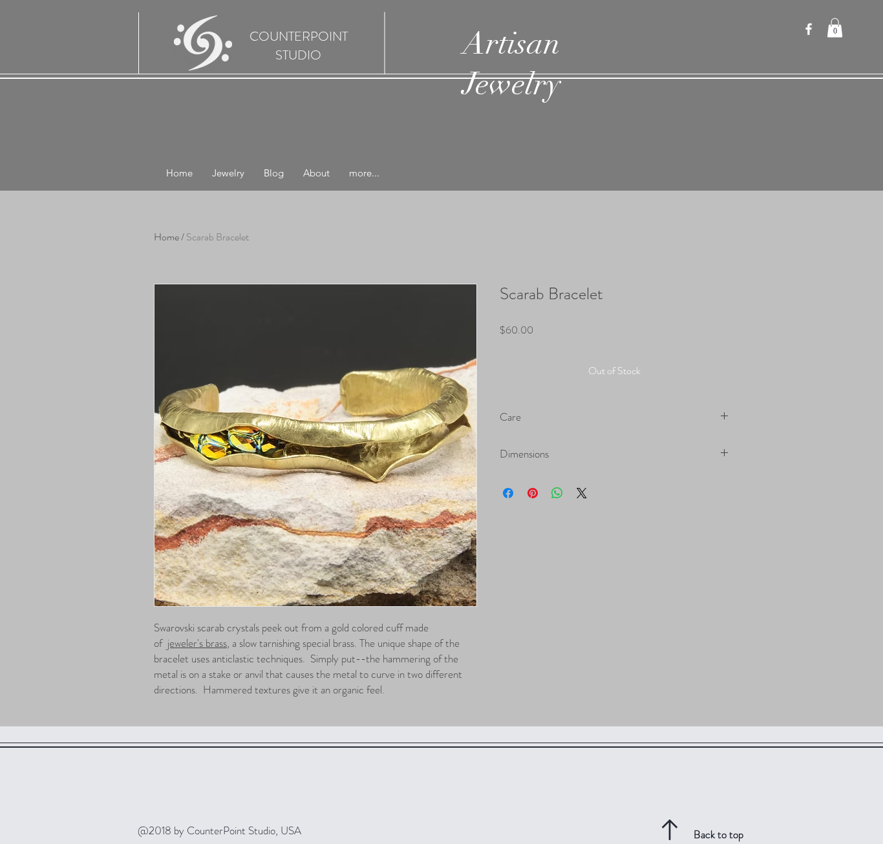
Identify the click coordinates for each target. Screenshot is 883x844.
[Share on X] (582, 493)
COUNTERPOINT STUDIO (299, 46)
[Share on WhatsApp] (557, 493)
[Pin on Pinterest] (532, 493)
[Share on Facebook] (508, 493)
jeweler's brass (197, 643)
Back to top (718, 834)
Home (166, 236)
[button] (835, 27)
